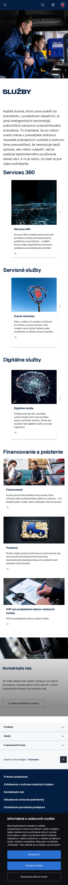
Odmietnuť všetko (34, 865)
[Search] (43, 5)
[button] (34, 727)
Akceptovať (34, 854)
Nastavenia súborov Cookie (34, 876)
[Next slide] (60, 211)
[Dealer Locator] (53, 5)
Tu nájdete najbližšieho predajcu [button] (23, 703)
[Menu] (5, 5)
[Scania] (63, 5)
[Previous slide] (7, 211)
